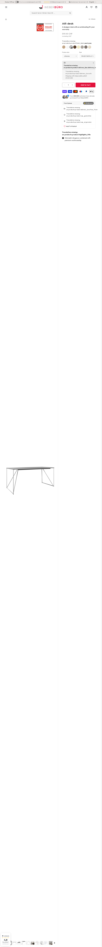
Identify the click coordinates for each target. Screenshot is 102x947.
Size (80, 52)
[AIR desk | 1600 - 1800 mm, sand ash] (78, 47)
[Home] (51, 7)
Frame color (65, 52)
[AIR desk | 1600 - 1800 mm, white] (67, 47)
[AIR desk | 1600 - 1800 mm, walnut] (74, 47)
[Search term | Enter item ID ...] (70, 13)
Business (23, 2)
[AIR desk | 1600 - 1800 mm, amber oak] (63, 47)
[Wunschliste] (91, 7)
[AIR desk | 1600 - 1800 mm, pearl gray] (71, 47)
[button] (6, 7)
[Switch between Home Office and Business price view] (17, 2)
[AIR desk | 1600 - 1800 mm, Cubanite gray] (85, 47)
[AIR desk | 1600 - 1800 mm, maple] (89, 47)
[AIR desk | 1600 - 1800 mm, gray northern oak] (82, 47)
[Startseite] (6, 19)
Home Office (9, 2)
